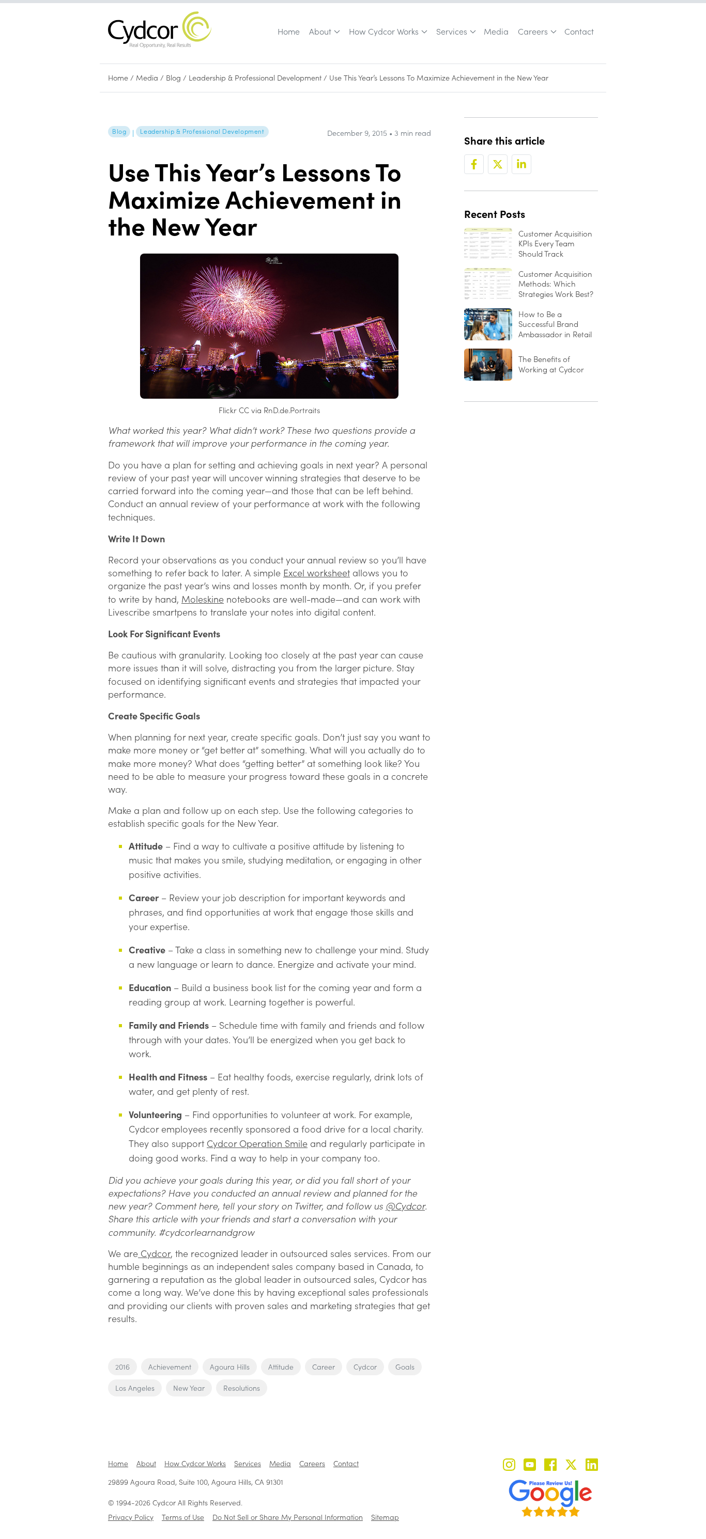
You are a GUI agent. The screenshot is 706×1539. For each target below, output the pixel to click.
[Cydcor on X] (571, 1465)
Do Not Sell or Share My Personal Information (287, 1517)
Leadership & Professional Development (255, 78)
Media (496, 31)
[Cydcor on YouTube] (530, 1465)
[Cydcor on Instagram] (509, 1465)
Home (289, 31)
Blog (173, 78)
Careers (533, 31)
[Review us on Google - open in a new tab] (550, 1498)
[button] (324, 31)
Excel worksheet (316, 573)
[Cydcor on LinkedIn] (592, 1465)
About (320, 31)
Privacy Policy (131, 1517)
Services (451, 31)
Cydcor (154, 1253)
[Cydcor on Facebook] (550, 1465)
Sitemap (385, 1517)
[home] (159, 29)
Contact (579, 31)
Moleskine (202, 599)
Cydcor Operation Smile (257, 1143)
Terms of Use (183, 1517)
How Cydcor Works (384, 31)
